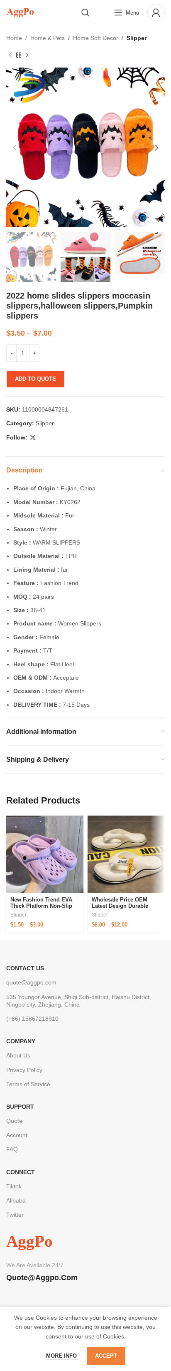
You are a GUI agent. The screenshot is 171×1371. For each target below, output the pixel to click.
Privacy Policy (24, 1070)
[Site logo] (20, 12)
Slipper (137, 38)
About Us (18, 1055)
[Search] (85, 12)
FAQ (12, 1149)
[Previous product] (10, 55)
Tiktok (14, 1186)
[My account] (156, 12)
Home (14, 38)
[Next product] (27, 55)
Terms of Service (28, 1084)
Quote (14, 1120)
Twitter (15, 1214)
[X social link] (32, 437)
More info (62, 1356)
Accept (106, 1356)
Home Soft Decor (95, 38)
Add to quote (35, 379)
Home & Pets (47, 38)
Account (16, 1135)
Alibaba (16, 1200)
